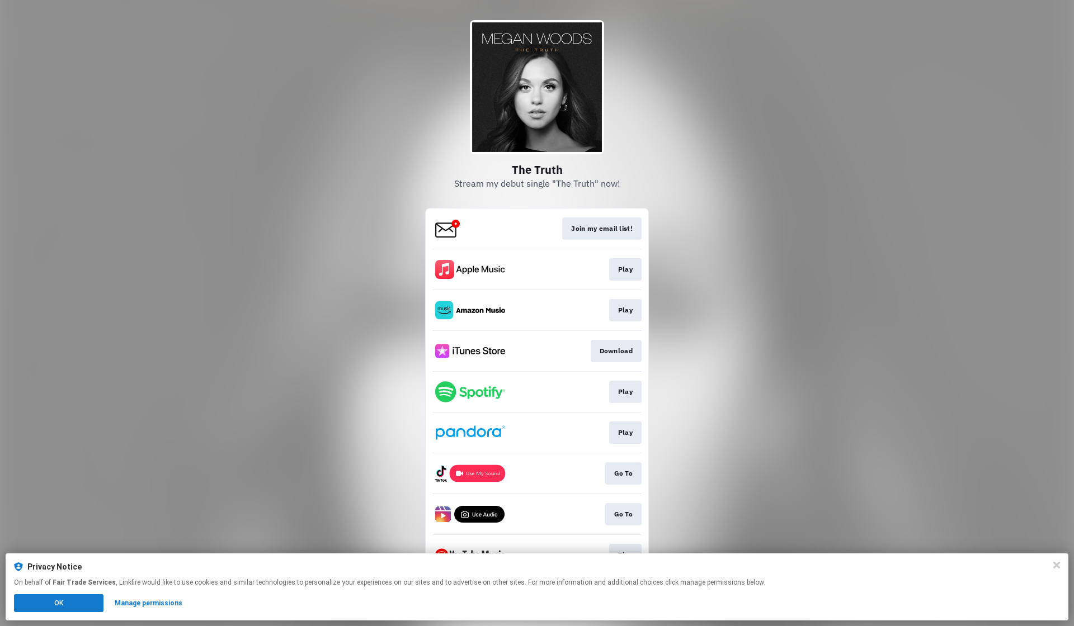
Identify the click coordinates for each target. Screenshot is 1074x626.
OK (58, 603)
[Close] (1057, 565)
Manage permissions (148, 603)
